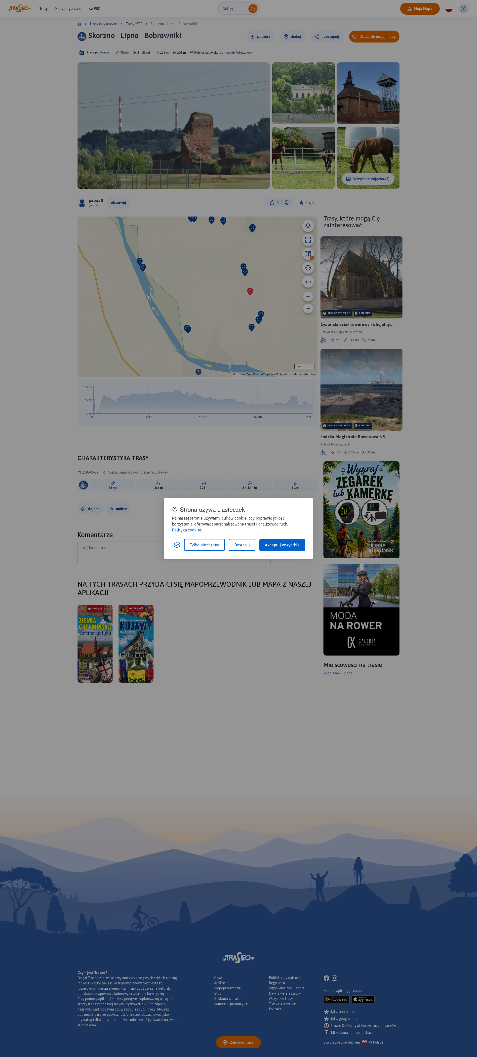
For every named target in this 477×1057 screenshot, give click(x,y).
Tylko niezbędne (204, 545)
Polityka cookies (187, 530)
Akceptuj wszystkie (282, 545)
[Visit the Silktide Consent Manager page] (177, 545)
